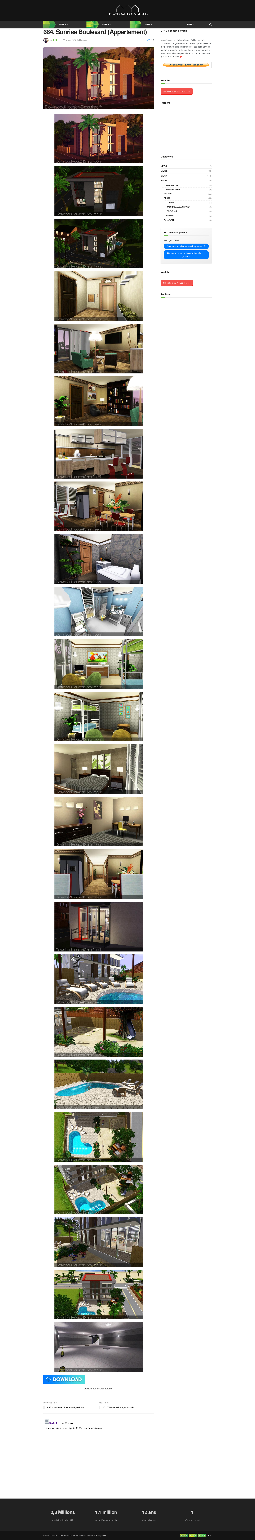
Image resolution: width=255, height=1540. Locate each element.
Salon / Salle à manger (178, 206)
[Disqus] (98, 1455)
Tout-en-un (172, 211)
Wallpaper (169, 220)
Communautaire (172, 185)
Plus (189, 24)
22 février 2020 (69, 40)
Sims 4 (164, 180)
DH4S (55, 40)
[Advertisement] (179, 128)
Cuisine (170, 202)
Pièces (167, 198)
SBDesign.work (100, 1535)
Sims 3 (105, 24)
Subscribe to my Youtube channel (176, 91)
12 (152, 40)
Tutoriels (169, 215)
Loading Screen (172, 189)
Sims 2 (148, 24)
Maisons (83, 40)
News (164, 166)
